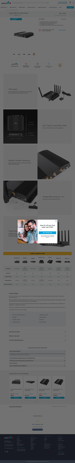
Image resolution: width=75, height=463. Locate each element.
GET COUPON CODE (47, 232)
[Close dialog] (56, 221)
